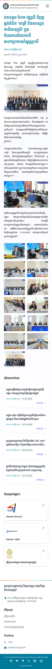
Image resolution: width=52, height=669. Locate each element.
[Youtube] (17, 661)
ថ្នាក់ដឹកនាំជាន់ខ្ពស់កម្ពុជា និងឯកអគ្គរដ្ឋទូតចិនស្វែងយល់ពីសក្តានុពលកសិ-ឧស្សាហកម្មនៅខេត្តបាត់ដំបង (25, 468)
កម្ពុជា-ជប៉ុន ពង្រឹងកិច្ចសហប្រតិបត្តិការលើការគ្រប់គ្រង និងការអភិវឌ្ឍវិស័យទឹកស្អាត (25, 416)
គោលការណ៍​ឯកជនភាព (26, 666)
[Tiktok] (29, 661)
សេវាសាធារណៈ (10, 621)
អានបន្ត (40, 403)
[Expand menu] (47, 5)
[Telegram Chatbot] (41, 660)
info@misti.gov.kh (15, 647)
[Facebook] (11, 661)
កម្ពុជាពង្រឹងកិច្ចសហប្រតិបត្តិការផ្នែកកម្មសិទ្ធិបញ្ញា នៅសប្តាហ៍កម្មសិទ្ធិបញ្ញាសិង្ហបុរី (25, 391)
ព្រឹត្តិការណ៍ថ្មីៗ (9, 616)
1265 (8, 642)
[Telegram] (23, 661)
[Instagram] (34, 661)
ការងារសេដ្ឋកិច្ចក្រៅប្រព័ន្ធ (14, 626)
